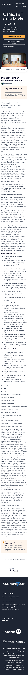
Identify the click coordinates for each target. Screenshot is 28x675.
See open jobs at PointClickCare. (13, 92)
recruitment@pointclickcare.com (10, 489)
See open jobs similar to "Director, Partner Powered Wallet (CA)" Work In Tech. (15, 95)
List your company (21, 6)
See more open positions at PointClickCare (14, 559)
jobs (12, 69)
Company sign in (20, 3)
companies (6, 69)
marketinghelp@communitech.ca (14, 662)
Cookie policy (18, 573)
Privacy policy (10, 573)
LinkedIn (12, 191)
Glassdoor (4, 191)
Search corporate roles (14, 42)
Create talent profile (14, 37)
